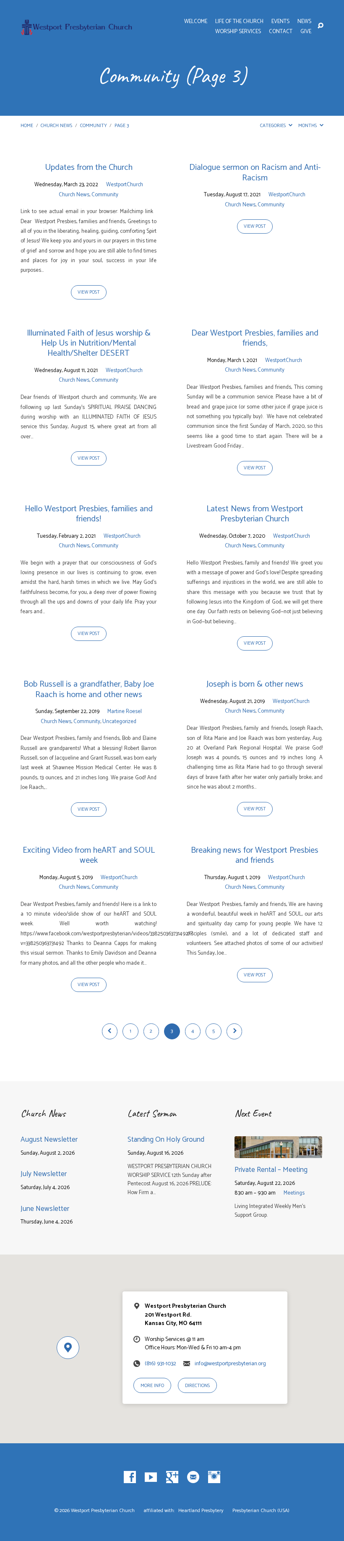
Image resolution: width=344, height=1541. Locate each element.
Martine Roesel (124, 711)
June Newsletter (45, 1209)
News (304, 22)
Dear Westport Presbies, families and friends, (254, 338)
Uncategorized (119, 721)
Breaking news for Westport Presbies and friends (254, 855)
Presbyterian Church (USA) (260, 1511)
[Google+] (172, 1477)
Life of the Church (239, 22)
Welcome (195, 22)
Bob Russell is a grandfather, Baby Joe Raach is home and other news (88, 689)
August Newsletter (49, 1139)
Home (27, 126)
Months (308, 126)
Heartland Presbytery (201, 1511)
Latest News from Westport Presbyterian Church (254, 514)
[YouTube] (151, 1477)
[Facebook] (130, 1477)
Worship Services (238, 32)
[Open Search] (320, 26)
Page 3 (122, 126)
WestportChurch (124, 184)
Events (280, 22)
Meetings (294, 1193)
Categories (273, 126)
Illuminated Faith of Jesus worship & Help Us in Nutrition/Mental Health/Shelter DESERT (89, 343)
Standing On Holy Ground (167, 1139)
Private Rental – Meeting (271, 1170)
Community (93, 126)
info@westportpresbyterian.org (230, 1363)
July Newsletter (44, 1174)
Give (305, 32)
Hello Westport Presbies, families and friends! (89, 514)
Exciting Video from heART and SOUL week (89, 855)
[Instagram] (214, 1477)
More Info (152, 1386)
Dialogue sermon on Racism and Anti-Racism (255, 173)
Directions (197, 1386)
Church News (56, 126)
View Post (89, 292)
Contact (280, 32)
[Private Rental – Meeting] (278, 1152)
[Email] (193, 1477)
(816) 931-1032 (160, 1363)
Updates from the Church (89, 167)
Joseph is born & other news (254, 684)
